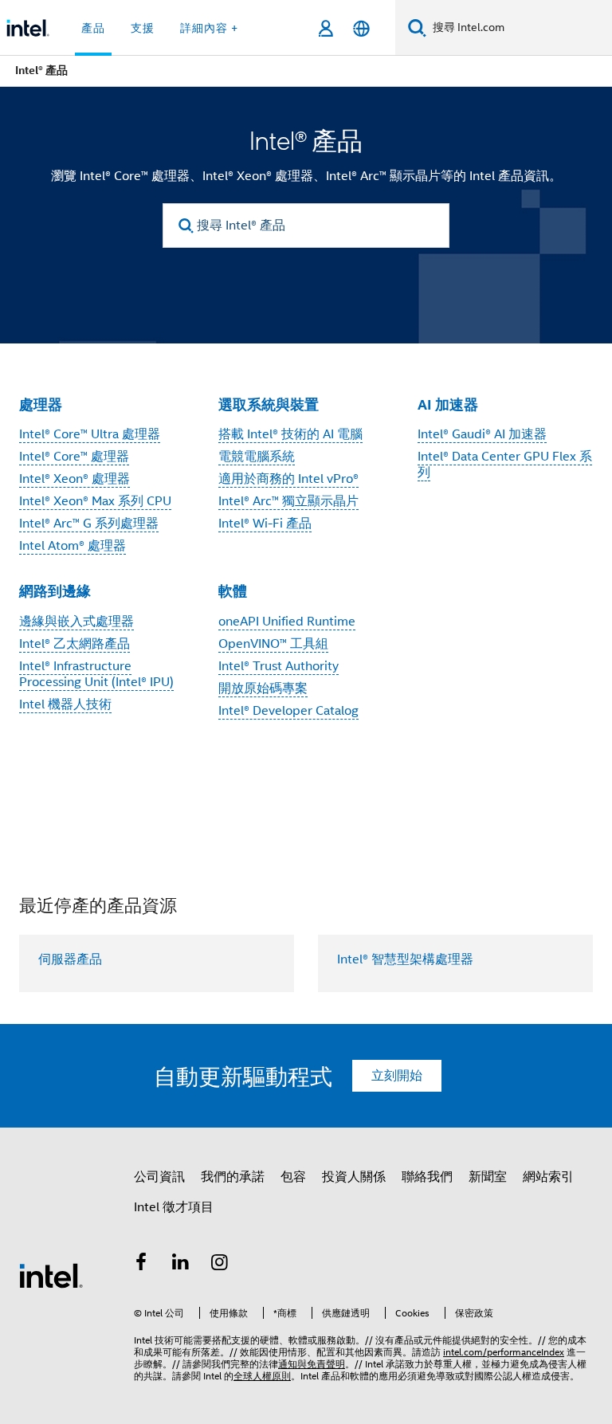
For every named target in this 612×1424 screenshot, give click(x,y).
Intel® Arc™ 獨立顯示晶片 (288, 501)
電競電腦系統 (256, 457)
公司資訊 (159, 1177)
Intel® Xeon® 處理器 (74, 479)
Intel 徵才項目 (174, 1207)
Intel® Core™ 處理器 (74, 457)
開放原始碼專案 (263, 688)
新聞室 (488, 1177)
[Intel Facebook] (141, 1264)
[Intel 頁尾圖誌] (51, 1275)
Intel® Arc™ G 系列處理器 (89, 524)
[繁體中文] (361, 28)
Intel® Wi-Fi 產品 (265, 524)
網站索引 (548, 1177)
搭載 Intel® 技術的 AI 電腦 (290, 434)
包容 (293, 1177)
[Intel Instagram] (219, 1264)
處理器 (40, 404)
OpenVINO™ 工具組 (273, 644)
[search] (186, 225)
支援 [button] (143, 28)
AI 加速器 (448, 404)
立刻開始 (396, 1076)
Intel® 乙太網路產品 (74, 644)
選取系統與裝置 (268, 404)
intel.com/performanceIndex (503, 1352)
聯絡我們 (427, 1177)
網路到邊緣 (55, 591)
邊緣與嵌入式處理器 (76, 622)
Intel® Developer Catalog (288, 711)
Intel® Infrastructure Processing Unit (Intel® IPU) (96, 674)
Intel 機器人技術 (65, 704)
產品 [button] (93, 28)
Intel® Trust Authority (278, 666)
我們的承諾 (233, 1177)
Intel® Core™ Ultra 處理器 (89, 434)
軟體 (232, 591)
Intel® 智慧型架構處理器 (405, 959)
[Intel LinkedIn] (180, 1264)
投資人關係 (354, 1177)
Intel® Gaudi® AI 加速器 (482, 434)
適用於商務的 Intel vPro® (288, 479)
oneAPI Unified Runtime (286, 622)
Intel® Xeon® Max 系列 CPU (95, 501)
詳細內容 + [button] (209, 28)
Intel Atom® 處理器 (72, 546)
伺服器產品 (70, 959)
